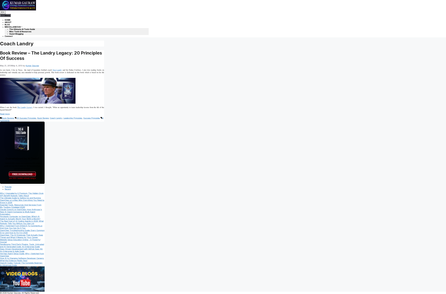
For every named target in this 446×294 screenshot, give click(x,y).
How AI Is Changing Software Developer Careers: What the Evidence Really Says (22, 259)
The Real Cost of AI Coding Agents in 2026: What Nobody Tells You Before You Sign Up (22, 222)
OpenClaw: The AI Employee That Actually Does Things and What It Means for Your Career (21, 236)
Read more (5, 114)
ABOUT (8, 22)
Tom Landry (57, 70)
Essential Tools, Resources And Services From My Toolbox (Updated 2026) (20, 206)
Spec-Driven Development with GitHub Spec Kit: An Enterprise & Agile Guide (21, 250)
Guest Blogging (16, 34)
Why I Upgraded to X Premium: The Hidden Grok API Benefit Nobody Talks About (21, 194)
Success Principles (91, 118)
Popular (8, 187)
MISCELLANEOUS (13, 27)
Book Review (43, 118)
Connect (9, 36)
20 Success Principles (26, 118)
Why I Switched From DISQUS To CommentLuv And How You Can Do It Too (21, 227)
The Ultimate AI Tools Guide (22, 29)
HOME (7, 20)
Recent (8, 189)
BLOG (7, 24)
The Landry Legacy (24, 107)
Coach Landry (56, 118)
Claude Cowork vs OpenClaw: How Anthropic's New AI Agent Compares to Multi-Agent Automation (21, 211)
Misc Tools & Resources (20, 31)
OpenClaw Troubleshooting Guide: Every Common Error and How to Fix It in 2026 (22, 231)
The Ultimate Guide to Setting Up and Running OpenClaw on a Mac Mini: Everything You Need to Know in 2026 (22, 200)
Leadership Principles (72, 118)
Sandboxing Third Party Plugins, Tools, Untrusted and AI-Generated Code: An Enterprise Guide (22, 245)
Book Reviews (8, 118)
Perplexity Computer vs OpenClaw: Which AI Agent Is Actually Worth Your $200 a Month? (20, 217)
